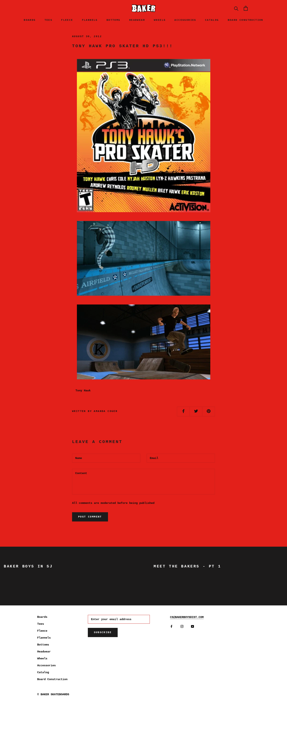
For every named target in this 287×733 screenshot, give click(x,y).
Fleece (67, 20)
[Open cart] (246, 8)
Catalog (212, 20)
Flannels (90, 20)
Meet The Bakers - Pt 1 (187, 566)
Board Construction (245, 20)
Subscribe (103, 632)
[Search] (236, 8)
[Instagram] (181, 626)
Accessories (185, 20)
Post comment (90, 516)
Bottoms (113, 20)
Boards (30, 20)
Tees (49, 20)
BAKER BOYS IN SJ (28, 566)
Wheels (160, 20)
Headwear (137, 20)
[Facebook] (171, 626)
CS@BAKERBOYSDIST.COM (187, 617)
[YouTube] (192, 626)
